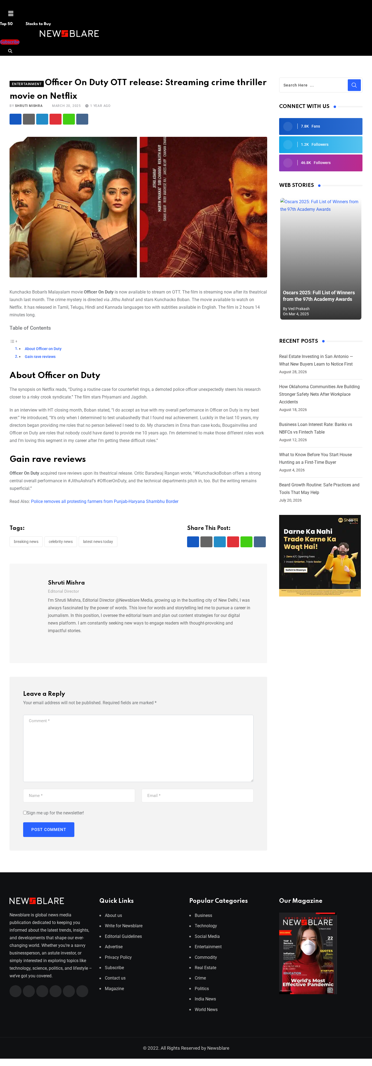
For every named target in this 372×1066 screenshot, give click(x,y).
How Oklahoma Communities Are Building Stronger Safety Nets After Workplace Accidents (319, 394)
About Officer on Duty (43, 349)
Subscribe (114, 967)
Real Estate (205, 967)
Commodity (206, 957)
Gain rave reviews (40, 356)
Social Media (207, 936)
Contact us (115, 978)
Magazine (114, 988)
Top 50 (7, 24)
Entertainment (208, 946)
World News (206, 1009)
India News (205, 999)
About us (113, 915)
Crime (200, 978)
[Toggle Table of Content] (14, 341)
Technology (206, 925)
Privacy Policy (118, 957)
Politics (202, 988)
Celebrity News (61, 541)
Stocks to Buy (38, 24)
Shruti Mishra (28, 106)
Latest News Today (98, 541)
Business (203, 915)
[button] (10, 13)
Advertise (114, 946)
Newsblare (218, 1048)
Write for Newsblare (123, 925)
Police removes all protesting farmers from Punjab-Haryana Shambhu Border (104, 501)
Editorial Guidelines (123, 936)
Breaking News (26, 541)
